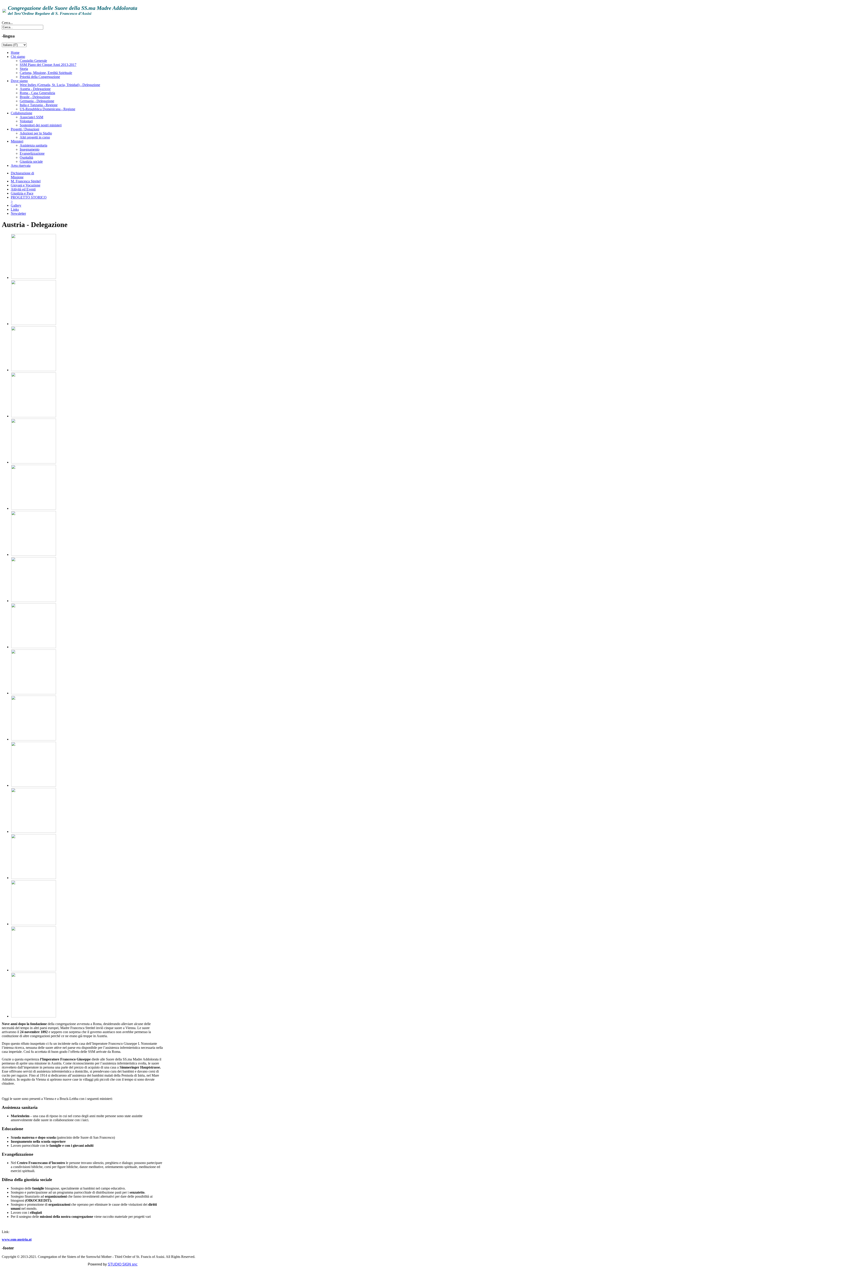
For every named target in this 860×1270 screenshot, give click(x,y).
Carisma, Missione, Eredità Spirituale (46, 73)
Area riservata (20, 165)
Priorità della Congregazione (40, 77)
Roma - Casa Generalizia (37, 93)
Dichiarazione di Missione (22, 175)
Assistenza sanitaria (33, 145)
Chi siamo (18, 56)
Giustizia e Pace (22, 193)
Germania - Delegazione (37, 101)
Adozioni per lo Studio (36, 133)
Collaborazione (21, 113)
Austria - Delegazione (35, 89)
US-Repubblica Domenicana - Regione (47, 109)
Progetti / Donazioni (25, 129)
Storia (24, 69)
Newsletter (18, 213)
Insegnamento (29, 149)
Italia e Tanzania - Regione (39, 105)
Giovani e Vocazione (25, 185)
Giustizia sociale (31, 161)
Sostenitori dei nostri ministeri (41, 125)
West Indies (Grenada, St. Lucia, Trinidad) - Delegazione (60, 85)
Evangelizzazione (32, 153)
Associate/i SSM (31, 117)
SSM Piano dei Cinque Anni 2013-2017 (48, 65)
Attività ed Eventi (23, 189)
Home (15, 52)
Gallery (16, 205)
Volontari (26, 121)
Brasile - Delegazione (35, 97)
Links (15, 209)
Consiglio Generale (33, 61)
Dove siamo (19, 81)
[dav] (33, 1016)
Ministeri (17, 141)
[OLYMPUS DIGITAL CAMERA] (33, 878)
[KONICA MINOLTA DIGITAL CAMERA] (33, 785)
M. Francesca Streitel (26, 181)
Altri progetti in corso (35, 137)
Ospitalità (26, 157)
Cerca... (7, 23)
